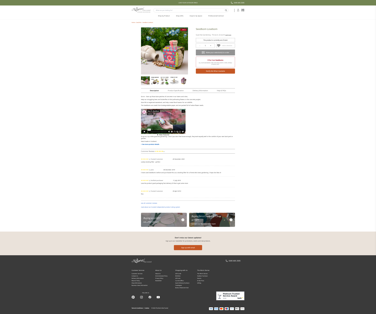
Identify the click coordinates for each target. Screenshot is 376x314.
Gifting (199, 283)
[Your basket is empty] (242, 10)
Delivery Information (138, 278)
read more (228, 35)
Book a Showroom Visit (181, 288)
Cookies (147, 308)
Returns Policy (136, 280)
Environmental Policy (161, 276)
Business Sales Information (139, 285)
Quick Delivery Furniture (182, 283)
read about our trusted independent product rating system (160, 207)
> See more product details (150, 144)
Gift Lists (177, 278)
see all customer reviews (149, 203)
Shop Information (137, 283)
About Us (158, 273)
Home (133, 22)
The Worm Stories (202, 273)
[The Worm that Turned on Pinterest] (133, 297)
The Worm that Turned (162, 308)
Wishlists (177, 276)
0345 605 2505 (239, 3)
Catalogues (178, 285)
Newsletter (158, 280)
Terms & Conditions (137, 308)
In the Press (200, 280)
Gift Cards (178, 273)
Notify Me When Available (215, 71)
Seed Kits (138, 22)
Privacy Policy (159, 278)
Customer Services (137, 273)
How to (199, 278)
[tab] (154, 90)
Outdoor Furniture (202, 276)
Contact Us (135, 276)
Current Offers (179, 280)
